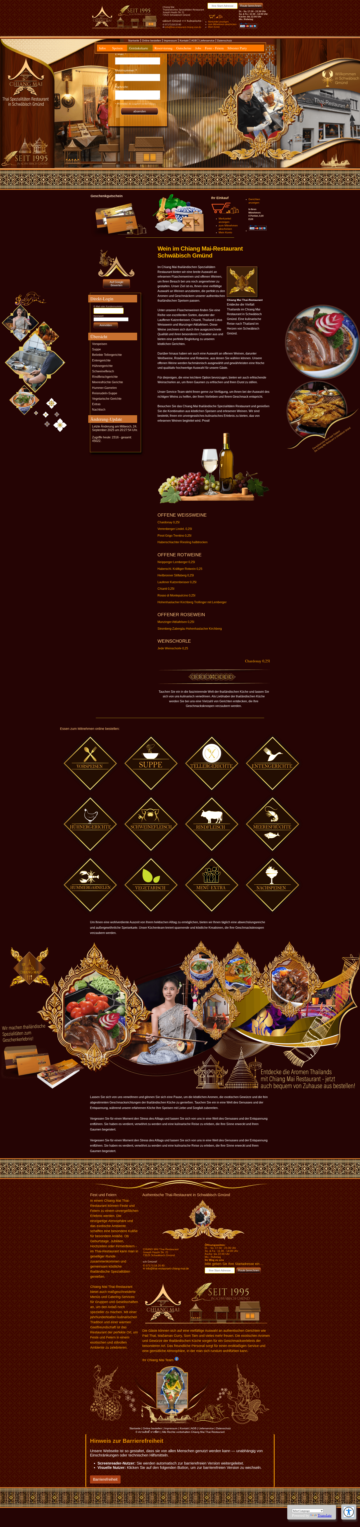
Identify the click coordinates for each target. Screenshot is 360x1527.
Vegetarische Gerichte (107, 398)
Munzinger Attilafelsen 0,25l (176, 621)
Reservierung (163, 48)
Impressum (170, 40)
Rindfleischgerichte (105, 376)
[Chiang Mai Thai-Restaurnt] (126, 30)
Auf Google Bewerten (116, 283)
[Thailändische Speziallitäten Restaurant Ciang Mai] (206, 1239)
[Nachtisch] (273, 885)
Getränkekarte (138, 48)
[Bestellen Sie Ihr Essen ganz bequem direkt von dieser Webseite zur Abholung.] (179, 234)
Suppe (96, 349)
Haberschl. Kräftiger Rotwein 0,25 (180, 568)
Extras (96, 404)
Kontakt (184, 40)
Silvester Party (237, 48)
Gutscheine (183, 48)
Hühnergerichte (102, 365)
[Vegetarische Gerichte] (151, 885)
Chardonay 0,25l (169, 522)
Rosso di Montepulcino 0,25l (176, 595)
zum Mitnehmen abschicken (222, 24)
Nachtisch (98, 409)
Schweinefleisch (103, 371)
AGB (194, 40)
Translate (325, 1515)
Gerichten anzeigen (254, 201)
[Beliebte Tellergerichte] (212, 763)
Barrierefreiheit (105, 1479)
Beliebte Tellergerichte (107, 354)
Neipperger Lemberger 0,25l (176, 562)
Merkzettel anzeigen (218, 21)
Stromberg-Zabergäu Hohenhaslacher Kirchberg (190, 628)
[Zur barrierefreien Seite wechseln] (348, 1516)
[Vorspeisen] (91, 763)
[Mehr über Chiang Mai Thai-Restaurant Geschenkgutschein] (120, 235)
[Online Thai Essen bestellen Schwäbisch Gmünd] (215, 18)
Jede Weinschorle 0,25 (173, 648)
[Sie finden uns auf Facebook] (176, 1359)
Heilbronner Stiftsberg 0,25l (176, 575)
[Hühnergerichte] (91, 824)
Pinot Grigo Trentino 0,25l (174, 535)
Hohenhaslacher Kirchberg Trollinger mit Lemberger (192, 602)
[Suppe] (151, 763)
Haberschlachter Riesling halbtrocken (183, 542)
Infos (102, 48)
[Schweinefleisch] (212, 824)
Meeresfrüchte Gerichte (107, 382)
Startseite (133, 40)
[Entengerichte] (273, 763)
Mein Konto (214, 27)
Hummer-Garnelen (104, 387)
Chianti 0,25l (166, 588)
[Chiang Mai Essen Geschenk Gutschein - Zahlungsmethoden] (248, 29)
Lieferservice (206, 40)
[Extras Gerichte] (212, 885)
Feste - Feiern (214, 48)
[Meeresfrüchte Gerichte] (273, 824)
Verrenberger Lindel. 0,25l (175, 528)
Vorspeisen (99, 344)
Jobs (198, 48)
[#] (151, 824)
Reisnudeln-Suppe (104, 393)
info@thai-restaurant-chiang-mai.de (183, 27)
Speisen (117, 48)
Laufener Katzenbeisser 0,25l (177, 582)
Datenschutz (224, 40)
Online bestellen (151, 40)
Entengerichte (101, 360)
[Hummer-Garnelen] (91, 885)
